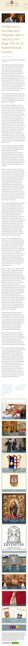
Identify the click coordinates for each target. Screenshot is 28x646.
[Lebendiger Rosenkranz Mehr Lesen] (14, 508)
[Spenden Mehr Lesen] (14, 411)
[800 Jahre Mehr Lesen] (14, 482)
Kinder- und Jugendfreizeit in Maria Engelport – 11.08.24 (19, 387)
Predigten (10, 56)
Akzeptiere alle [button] (15, 643)
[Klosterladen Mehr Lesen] (14, 598)
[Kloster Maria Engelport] (12, 4)
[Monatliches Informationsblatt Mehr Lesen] (14, 581)
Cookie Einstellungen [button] (6, 643)
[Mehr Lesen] (14, 538)
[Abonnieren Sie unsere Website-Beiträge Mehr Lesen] (14, 615)
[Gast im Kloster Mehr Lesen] (14, 445)
